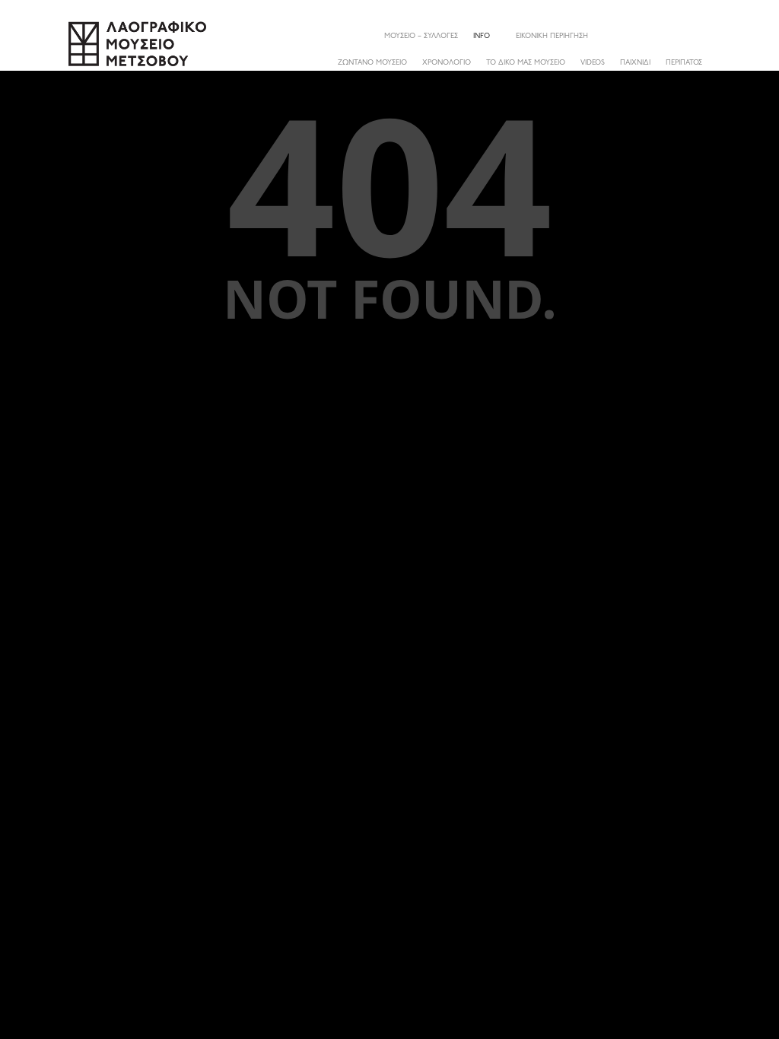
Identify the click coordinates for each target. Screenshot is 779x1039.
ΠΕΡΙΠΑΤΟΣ (684, 62)
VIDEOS (592, 62)
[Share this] (698, 36)
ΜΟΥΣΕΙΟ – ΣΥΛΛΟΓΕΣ (421, 36)
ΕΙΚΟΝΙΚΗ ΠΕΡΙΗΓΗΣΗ (552, 36)
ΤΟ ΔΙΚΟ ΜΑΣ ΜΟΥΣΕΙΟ (525, 62)
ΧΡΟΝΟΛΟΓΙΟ (446, 62)
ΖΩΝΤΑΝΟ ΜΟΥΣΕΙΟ (372, 62)
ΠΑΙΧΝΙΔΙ (635, 62)
